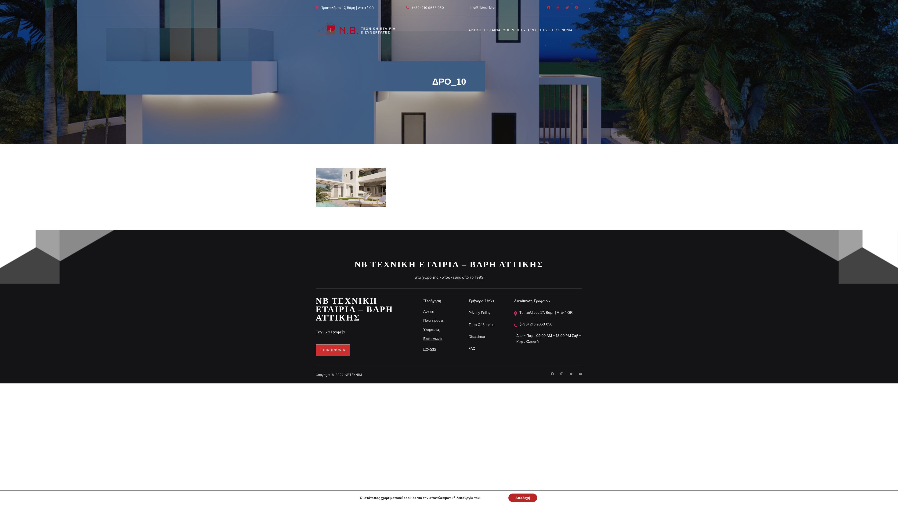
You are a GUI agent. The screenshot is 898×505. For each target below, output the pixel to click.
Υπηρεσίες (431, 330)
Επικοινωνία (432, 339)
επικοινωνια (333, 350)
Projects (429, 349)
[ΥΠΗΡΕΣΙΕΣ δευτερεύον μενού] (525, 30)
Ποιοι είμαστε (433, 320)
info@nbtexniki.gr (483, 7)
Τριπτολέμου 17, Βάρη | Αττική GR (546, 312)
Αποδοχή (522, 498)
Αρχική (428, 311)
